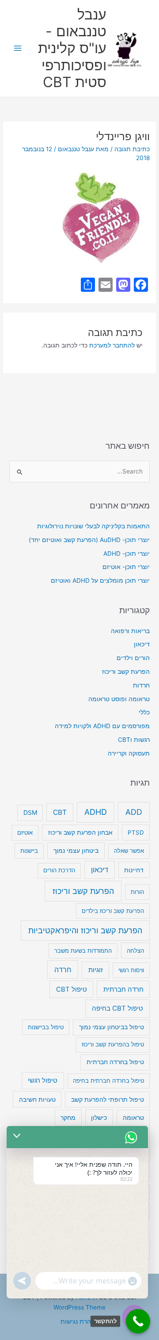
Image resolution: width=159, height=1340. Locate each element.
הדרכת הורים (59, 870)
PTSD (136, 832)
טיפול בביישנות (46, 1027)
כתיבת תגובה (132, 149)
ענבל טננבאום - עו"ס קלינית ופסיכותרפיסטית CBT (72, 48)
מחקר (68, 1117)
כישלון (99, 1117)
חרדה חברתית (123, 989)
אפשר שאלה (129, 850)
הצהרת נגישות (79, 1321)
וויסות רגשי (131, 970)
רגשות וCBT (134, 739)
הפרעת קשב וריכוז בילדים (113, 910)
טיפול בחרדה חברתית (115, 1061)
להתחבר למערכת (112, 345)
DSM (30, 812)
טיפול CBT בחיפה (117, 1008)
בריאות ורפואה (130, 630)
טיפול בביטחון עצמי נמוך (111, 1027)
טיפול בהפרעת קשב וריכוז (113, 1044)
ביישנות (29, 850)
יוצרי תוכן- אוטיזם (126, 566)
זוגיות (95, 970)
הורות (137, 891)
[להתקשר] (138, 1321)
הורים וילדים (133, 657)
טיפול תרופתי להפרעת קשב (107, 1099)
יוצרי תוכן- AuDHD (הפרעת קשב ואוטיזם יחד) (89, 539)
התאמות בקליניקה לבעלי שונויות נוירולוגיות (93, 526)
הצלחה (135, 950)
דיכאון (142, 644)
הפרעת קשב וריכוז (126, 671)
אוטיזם (25, 832)
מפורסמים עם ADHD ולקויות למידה (102, 725)
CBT (60, 812)
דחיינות (134, 870)
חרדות (141, 685)
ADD (133, 812)
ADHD (95, 812)
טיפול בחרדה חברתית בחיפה (108, 1080)
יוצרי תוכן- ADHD (126, 553)
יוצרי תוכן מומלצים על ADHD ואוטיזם (100, 580)
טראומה (133, 1117)
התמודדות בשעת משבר (83, 950)
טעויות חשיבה (37, 1099)
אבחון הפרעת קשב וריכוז (80, 832)
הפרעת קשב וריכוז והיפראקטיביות (85, 930)
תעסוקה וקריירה (129, 753)
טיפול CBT (71, 989)
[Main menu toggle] (18, 48)
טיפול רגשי (42, 1080)
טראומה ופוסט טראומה (119, 698)
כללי (144, 712)
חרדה (63, 969)
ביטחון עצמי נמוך (75, 850)
